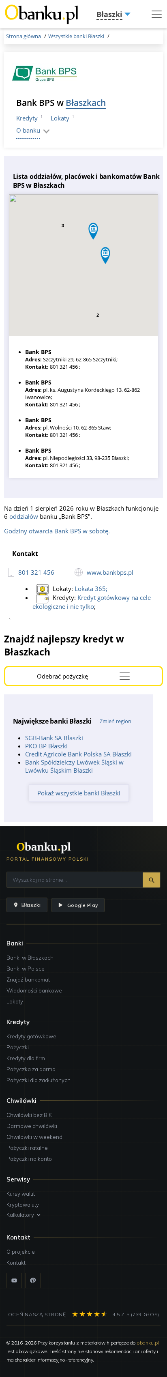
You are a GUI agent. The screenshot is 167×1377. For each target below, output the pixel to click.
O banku (28, 130)
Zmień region (115, 721)
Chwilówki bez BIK (29, 1115)
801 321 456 (36, 572)
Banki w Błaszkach (30, 957)
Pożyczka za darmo (31, 1069)
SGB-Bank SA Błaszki (54, 738)
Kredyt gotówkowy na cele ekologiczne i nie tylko (91, 601)
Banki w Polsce (25, 968)
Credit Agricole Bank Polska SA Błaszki (78, 754)
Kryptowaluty (22, 1204)
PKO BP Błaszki (46, 746)
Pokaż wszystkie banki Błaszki (78, 793)
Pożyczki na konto (29, 1159)
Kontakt (16, 1262)
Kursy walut (20, 1193)
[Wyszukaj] (151, 879)
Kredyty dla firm (25, 1058)
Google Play (82, 905)
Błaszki (31, 905)
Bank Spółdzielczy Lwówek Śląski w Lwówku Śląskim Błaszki (74, 766)
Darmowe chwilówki (31, 1126)
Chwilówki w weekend (34, 1137)
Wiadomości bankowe (34, 990)
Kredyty (27, 118)
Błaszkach (86, 102)
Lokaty (60, 118)
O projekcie (20, 1251)
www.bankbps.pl (110, 572)
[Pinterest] (33, 1280)
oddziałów (23, 516)
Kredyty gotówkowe (31, 1036)
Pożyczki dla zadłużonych (38, 1080)
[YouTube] (14, 1280)
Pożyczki (17, 1047)
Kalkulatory (20, 1215)
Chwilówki (21, 1100)
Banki (14, 943)
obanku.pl (148, 1343)
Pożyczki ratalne (27, 1148)
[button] (93, 231)
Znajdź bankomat (28, 979)
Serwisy (18, 1179)
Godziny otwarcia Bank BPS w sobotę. (57, 531)
